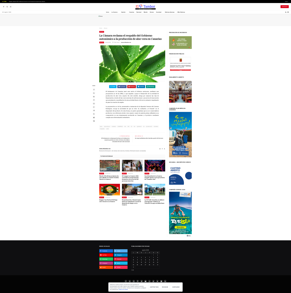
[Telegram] (93, 110)
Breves (152, 12)
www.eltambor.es (126, 42)
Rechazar (165, 287)
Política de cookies (123, 289)
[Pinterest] (93, 100)
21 (149, 262)
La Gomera (114, 12)
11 (137, 260)
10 (133, 260)
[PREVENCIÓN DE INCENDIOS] (180, 42)
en (134, 126)
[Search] (286, 12)
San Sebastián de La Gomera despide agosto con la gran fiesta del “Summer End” (155, 177)
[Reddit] (93, 117)
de (125, 126)
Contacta (284, 6)
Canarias (131, 12)
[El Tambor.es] (145, 6)
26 (141, 264)
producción (149, 126)
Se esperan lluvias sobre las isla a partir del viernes (149, 138)
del (128, 126)
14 (149, 260)
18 (137, 262)
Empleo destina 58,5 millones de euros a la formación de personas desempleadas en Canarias (28, 1)
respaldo (102, 128)
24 (133, 264)
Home (286, 1)
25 (137, 264)
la (143, 126)
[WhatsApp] (93, 107)
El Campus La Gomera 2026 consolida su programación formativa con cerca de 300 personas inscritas (130, 178)
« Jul (132, 270)
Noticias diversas (169, 12)
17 (133, 262)
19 (141, 262)
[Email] (93, 103)
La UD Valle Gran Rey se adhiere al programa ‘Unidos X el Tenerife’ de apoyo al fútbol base (154, 201)
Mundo (145, 12)
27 (145, 264)
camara (114, 126)
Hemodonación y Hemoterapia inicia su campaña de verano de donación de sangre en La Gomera (131, 202)
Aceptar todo (154, 287)
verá (107, 128)
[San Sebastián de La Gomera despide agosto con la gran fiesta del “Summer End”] (155, 165)
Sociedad (158, 12)
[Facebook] (93, 89)
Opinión (123, 12)
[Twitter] (93, 93)
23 (157, 262)
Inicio (107, 12)
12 (141, 260)
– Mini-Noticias (181, 12)
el (131, 126)
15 (153, 260)
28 (149, 264)
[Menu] (288, 12)
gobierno (139, 126)
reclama (156, 126)
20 (145, 262)
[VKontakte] (93, 120)
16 (157, 260)
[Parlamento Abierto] (180, 92)
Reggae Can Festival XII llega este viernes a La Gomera (108, 200)
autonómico (107, 126)
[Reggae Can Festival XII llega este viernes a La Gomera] (109, 189)
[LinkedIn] (93, 96)
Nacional (138, 12)
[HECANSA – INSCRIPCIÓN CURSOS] (180, 175)
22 (153, 262)
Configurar (175, 287)
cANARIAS (120, 126)
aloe (101, 126)
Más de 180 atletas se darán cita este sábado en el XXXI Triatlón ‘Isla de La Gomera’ (109, 177)
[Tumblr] (93, 114)
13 (145, 260)
